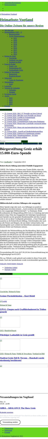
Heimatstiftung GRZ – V (13, 32)
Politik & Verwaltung (11, 72)
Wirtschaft (8, 78)
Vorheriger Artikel (10, 268)
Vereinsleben (9, 82)
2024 (11, 100)
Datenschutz (8, 428)
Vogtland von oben (15, 60)
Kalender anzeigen (6, 412)
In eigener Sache (10, 94)
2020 (15, 40)
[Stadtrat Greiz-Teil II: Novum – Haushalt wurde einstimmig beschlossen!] (10, 350)
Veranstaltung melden (10, 422)
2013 (15, 54)
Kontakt (7, 106)
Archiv (6, 96)
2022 (11, 104)
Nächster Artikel (10, 270)
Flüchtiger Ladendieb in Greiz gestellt (17, 335)
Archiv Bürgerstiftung (16, 36)
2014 (15, 52)
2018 (15, 44)
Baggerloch (13, 74)
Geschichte (13, 58)
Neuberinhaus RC (15, 68)
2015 (15, 50)
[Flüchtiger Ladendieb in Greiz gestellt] (10, 327)
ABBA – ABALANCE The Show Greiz (17, 408)
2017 (15, 46)
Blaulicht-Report (15, 76)
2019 (15, 42)
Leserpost (7, 86)
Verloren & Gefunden (12, 88)
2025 (11, 98)
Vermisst (12, 92)
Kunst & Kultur (10, 64)
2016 (15, 48)
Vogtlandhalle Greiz (16, 70)
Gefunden (12, 90)
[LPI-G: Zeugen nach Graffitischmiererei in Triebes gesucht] (3, 301)
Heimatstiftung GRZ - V (13, 143)
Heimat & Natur (10, 56)
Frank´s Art (13, 66)
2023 (11, 102)
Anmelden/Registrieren (12, 3)
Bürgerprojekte (14, 34)
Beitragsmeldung (10, 5)
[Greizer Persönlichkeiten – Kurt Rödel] (10, 288)
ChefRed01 (8, 162)
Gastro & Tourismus (16, 80)
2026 (2, 354)
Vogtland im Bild (15, 62)
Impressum (8, 430)
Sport (11, 84)
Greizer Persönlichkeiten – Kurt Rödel (17, 296)
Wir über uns (9, 30)
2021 (15, 38)
